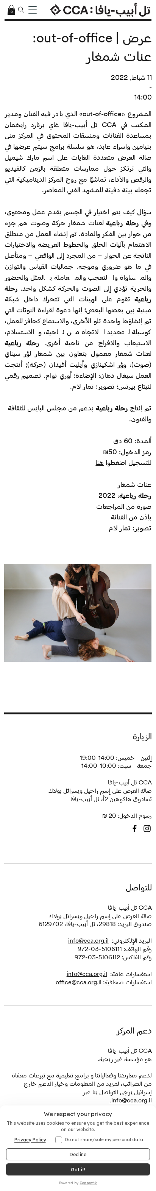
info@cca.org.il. (131, 1100)
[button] (11, 10)
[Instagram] (147, 828)
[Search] (21, 10)
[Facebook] (134, 828)
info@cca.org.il (88, 940)
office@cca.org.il (78, 982)
